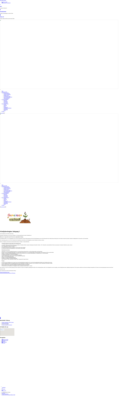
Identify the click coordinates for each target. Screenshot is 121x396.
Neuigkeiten (5, 101)
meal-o (5, 106)
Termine (5, 104)
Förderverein (6, 109)
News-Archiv (6, 102)
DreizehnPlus (6, 108)
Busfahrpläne (6, 107)
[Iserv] (0, 4)
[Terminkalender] (0, 9)
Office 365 (2, 16)
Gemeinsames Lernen (7, 96)
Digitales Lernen (6, 95)
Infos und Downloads (5, 103)
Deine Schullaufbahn (7, 97)
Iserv (1, 6)
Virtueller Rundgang (7, 93)
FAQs (5, 110)
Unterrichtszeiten (6, 98)
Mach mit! (5, 100)
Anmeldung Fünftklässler (7, 201)
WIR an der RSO (4, 185)
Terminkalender (3, 11)
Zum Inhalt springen (3, 0)
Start (2, 184)
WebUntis (5, 105)
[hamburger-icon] (0, 183)
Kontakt (3, 111)
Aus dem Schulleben (5, 99)
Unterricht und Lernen (5, 92)
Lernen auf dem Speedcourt (8, 190)
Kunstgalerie (6, 196)
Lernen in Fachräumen (7, 94)
